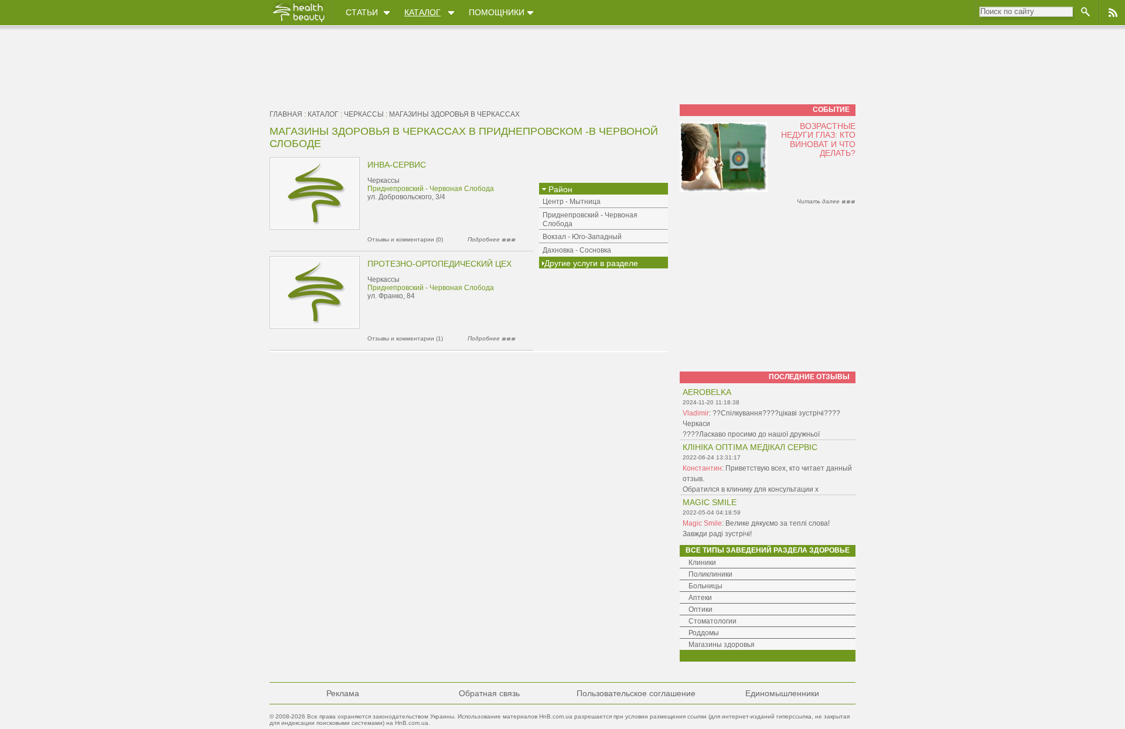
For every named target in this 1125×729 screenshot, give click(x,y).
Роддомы (703, 633)
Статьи (362, 12)
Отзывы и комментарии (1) (405, 338)
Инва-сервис (396, 164)
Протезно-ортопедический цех (439, 263)
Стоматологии (712, 621)
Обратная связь (489, 693)
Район (559, 189)
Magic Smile (710, 502)
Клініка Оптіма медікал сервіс (750, 447)
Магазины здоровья (721, 645)
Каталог (422, 12)
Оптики (700, 609)
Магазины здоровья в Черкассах (454, 114)
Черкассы (364, 114)
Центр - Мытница (572, 201)
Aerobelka (707, 392)
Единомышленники (782, 693)
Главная (286, 114)
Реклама (342, 693)
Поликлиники (710, 574)
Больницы (705, 586)
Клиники (702, 562)
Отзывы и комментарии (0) (405, 239)
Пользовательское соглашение (636, 693)
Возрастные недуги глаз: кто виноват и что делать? (818, 139)
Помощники (496, 12)
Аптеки (700, 598)
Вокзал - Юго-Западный (582, 237)
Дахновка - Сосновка (577, 250)
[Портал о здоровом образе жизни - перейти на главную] (298, 22)
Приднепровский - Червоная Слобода (430, 189)
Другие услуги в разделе (591, 263)
